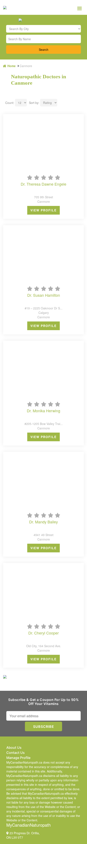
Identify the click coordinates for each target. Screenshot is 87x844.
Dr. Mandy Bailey (43, 522)
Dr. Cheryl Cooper (43, 633)
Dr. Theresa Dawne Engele (43, 184)
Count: (9, 103)
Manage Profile (18, 758)
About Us (14, 747)
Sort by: (34, 103)
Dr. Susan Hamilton (43, 295)
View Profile (43, 210)
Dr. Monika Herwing (43, 410)
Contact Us (15, 752)
